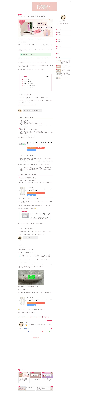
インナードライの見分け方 (28, 81)
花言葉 (58, 53)
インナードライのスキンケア (29, 83)
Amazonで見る (31, 147)
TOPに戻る (36, 337)
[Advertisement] (35, 354)
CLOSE (47, 76)
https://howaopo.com (26, 328)
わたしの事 (59, 46)
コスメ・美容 (20, 14)
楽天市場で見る (40, 147)
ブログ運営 (59, 39)
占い (57, 48)
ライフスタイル (59, 41)
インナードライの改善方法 (28, 87)
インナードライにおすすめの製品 (29, 85)
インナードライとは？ (28, 79)
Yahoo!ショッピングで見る (31, 195)
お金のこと (59, 32)
